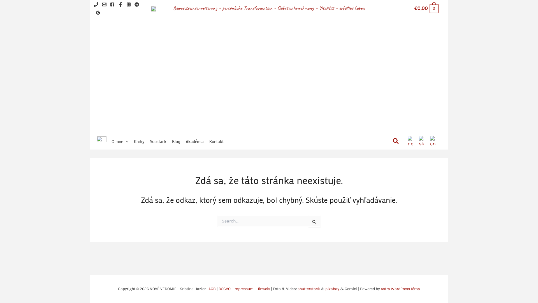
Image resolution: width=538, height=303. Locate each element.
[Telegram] (136, 4)
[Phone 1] (96, 4)
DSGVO (225, 288)
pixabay (332, 288)
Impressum (243, 288)
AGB (212, 288)
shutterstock (309, 288)
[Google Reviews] (98, 12)
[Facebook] (112, 4)
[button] (125, 141)
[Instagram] (128, 4)
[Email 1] (104, 4)
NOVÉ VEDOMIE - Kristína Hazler (285, 67)
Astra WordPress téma (400, 288)
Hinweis (263, 288)
